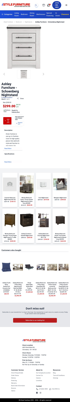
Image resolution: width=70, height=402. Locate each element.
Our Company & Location (43, 373)
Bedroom (24, 14)
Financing (14, 380)
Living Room (16, 14)
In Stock (57, 14)
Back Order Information (18, 385)
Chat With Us (56, 389)
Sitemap (55, 378)
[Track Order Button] (43, 5)
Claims (13, 390)
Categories (8, 14)
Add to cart (8, 120)
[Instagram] (40, 393)
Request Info (20, 123)
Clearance (65, 14)
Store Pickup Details (17, 373)
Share (22, 98)
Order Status (15, 375)
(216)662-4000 (43, 389)
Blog (54, 373)
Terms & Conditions (59, 375)
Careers (38, 378)
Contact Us (39, 375)
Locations (39, 380)
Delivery (13, 378)
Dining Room (32, 14)
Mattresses (40, 14)
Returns (13, 388)
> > (19, 22)
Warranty (14, 383)
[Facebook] (37, 393)
